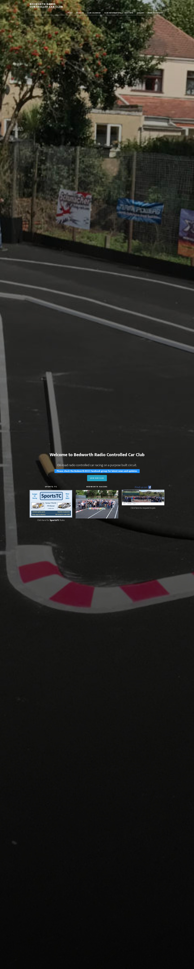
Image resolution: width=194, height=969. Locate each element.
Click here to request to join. (143, 508)
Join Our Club (97, 478)
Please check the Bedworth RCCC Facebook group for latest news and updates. (97, 471)
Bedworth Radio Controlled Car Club (46, 5)
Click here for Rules (51, 520)
